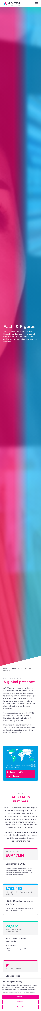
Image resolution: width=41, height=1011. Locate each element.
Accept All (20, 996)
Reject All (20, 1007)
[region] (20, 994)
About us (15, 668)
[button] (36, 3)
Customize (20, 1002)
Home (5, 668)
